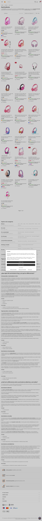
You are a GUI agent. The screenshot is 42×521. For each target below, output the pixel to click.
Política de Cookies (13, 269)
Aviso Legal (30, 269)
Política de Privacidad (22, 269)
